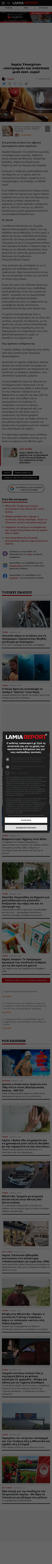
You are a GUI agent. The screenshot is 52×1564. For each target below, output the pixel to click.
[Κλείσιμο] (46, 734)
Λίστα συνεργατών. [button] (32, 795)
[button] (26, 773)
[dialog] (26, 782)
